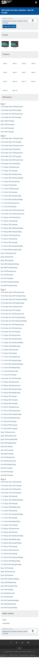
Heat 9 (5, 81)
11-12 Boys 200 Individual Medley (12, 342)
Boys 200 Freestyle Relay (9, 439)
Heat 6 (15, 72)
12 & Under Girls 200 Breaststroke (12, 214)
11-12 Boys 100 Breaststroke (10, 335)
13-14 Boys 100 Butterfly (9, 221)
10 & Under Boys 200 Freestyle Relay (13, 296)
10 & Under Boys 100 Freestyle (11, 142)
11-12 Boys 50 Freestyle (9, 353)
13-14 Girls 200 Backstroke (10, 550)
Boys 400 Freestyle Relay (9, 586)
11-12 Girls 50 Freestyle (9, 375)
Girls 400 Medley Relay (8, 464)
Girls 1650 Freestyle (7, 132)
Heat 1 (5, 63)
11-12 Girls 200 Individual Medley (12, 364)
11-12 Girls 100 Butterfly (9, 511)
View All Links (9, 26)
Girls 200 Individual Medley (10, 600)
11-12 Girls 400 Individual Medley (12, 199)
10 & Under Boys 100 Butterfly (11, 482)
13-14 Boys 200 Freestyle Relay (11, 389)
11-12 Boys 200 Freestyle (9, 503)
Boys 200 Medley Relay (8, 582)
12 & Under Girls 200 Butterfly (11, 378)
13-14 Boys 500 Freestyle (9, 400)
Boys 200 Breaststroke (8, 436)
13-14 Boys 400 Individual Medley (12, 228)
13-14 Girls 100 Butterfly (9, 239)
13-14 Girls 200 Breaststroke (10, 411)
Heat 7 (24, 72)
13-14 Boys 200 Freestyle (9, 225)
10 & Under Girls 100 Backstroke (12, 153)
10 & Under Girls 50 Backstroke (11, 328)
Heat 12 (33, 81)
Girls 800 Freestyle (7, 475)
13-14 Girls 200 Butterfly (9, 554)
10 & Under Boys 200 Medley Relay (12, 303)
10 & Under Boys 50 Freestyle (11, 310)
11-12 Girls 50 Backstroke (9, 371)
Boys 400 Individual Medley (10, 264)
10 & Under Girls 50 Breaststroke (12, 160)
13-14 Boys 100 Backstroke (10, 382)
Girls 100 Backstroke (8, 457)
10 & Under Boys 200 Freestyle (11, 486)
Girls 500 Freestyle (7, 472)
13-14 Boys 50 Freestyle (9, 396)
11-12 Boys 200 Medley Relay (10, 346)
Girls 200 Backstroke (8, 593)
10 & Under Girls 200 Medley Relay (12, 325)
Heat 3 (24, 63)
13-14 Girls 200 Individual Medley (12, 557)
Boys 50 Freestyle (7, 446)
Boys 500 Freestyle (7, 450)
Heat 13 (5, 90)
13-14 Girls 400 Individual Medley (12, 246)
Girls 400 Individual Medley (10, 282)
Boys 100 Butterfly (7, 257)
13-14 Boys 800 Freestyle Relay (11, 232)
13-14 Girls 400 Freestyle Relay (11, 564)
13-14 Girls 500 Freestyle (9, 425)
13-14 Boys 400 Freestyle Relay (11, 543)
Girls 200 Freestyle (7, 278)
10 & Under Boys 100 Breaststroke (12, 292)
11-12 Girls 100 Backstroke (10, 189)
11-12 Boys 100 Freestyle (9, 171)
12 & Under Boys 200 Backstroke (12, 107)
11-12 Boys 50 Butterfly (9, 185)
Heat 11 (24, 81)
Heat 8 (33, 72)
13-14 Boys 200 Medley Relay (10, 539)
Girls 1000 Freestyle (7, 128)
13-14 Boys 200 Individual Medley (12, 536)
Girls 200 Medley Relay (8, 604)
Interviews (6, 623)
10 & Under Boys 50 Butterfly (10, 149)
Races (4, 620)
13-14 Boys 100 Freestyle (9, 525)
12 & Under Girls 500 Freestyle (11, 117)
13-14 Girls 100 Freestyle (9, 547)
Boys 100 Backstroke (8, 432)
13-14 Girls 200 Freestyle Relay (11, 414)
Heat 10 (14, 81)
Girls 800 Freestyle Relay (9, 285)
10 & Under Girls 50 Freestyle (10, 332)
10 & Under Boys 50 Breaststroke (12, 146)
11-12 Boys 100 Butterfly (9, 496)
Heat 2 (15, 63)
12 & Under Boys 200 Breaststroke (12, 210)
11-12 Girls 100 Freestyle (9, 192)
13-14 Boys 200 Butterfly (9, 532)
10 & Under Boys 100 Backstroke (12, 138)
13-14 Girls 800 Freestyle (9, 429)
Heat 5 (5, 72)
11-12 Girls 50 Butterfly (8, 207)
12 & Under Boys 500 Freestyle (11, 110)
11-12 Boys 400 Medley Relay (10, 507)
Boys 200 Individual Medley (10, 579)
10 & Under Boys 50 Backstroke (11, 307)
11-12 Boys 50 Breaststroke (10, 181)
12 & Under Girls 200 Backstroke (12, 114)
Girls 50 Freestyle (6, 468)
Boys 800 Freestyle (7, 454)
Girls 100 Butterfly (7, 275)
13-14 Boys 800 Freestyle (9, 403)
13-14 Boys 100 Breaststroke (10, 217)
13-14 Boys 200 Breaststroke (10, 386)
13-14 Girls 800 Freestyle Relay (11, 250)
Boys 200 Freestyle (7, 260)
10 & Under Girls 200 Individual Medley (14, 321)
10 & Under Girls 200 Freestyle (11, 493)
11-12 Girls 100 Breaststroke (10, 357)
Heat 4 (33, 63)
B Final (15, 47)
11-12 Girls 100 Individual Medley (12, 514)
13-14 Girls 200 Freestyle (9, 242)
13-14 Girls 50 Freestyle (9, 421)
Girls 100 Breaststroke (8, 271)
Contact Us (3, 655)
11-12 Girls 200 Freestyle (9, 518)
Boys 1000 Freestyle (7, 121)
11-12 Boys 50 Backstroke (9, 350)
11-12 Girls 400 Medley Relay (10, 521)
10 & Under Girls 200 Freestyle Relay (13, 317)
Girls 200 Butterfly (7, 597)
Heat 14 (14, 90)
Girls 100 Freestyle (7, 590)
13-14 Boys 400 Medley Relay (10, 393)
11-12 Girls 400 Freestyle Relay (11, 196)
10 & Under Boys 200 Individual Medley (14, 299)
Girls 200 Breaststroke (8, 461)
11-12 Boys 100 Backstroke (10, 167)
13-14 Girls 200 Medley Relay (10, 561)
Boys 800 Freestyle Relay (9, 268)
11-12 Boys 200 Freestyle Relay (11, 339)
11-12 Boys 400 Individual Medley (12, 178)
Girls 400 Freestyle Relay (9, 608)
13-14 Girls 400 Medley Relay (10, 418)
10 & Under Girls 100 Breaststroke (12, 314)
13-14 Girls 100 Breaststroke (10, 235)
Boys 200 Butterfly (7, 575)
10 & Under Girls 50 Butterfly (10, 164)
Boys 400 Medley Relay (8, 443)
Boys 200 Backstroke (8, 572)
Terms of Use (13, 655)
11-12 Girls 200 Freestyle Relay (11, 360)
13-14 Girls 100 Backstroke (10, 407)
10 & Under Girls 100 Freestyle (11, 156)
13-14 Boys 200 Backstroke (10, 529)
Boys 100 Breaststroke (8, 253)
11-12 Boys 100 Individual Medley (12, 500)
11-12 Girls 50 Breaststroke (10, 203)
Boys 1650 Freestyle (7, 124)
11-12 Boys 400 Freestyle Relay (11, 174)
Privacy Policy (23, 655)
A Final (5, 47)
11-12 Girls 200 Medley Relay (10, 368)
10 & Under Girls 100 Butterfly (11, 489)
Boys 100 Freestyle (7, 568)
